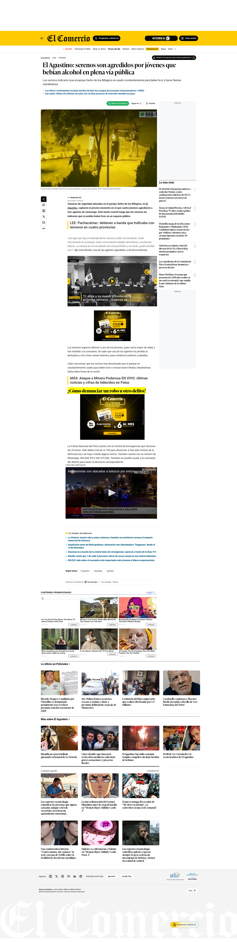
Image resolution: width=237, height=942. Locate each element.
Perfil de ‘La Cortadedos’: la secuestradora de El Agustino (178, 755)
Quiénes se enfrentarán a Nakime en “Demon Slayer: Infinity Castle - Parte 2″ (99, 852)
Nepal (163, 49)
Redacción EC (76, 198)
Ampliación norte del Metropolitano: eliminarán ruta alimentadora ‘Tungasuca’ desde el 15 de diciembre (111, 546)
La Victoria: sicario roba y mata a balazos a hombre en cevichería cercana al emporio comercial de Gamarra (110, 539)
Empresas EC (152, 49)
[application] (111, 493)
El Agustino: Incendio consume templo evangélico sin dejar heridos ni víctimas (140, 757)
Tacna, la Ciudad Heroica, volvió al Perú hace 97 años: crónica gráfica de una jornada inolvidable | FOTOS (175, 212)
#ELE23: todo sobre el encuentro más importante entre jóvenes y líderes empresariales (111, 560)
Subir (190, 890)
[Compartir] (43, 199)
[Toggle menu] (41, 38)
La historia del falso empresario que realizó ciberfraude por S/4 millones (138, 701)
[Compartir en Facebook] (43, 211)
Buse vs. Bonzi (99, 49)
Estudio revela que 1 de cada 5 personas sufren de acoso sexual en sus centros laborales (112, 556)
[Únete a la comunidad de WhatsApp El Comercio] (118, 103)
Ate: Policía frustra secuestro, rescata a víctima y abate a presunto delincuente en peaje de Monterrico (99, 703)
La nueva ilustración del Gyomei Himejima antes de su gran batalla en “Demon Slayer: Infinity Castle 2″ (99, 806)
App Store (111, 876)
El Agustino (85, 571)
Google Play (127, 876)
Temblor (125, 49)
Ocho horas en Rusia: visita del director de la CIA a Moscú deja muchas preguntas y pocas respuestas (173, 250)
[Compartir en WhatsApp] (43, 205)
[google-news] (80, 876)
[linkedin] (74, 876)
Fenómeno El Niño (83, 49)
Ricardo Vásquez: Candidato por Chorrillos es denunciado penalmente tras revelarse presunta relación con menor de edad (57, 704)
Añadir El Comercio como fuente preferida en (173, 58)
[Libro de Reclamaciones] (192, 876)
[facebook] (50, 876)
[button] (111, 492)
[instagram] (62, 876)
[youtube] (68, 876)
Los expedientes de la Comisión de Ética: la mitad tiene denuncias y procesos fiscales (175, 264)
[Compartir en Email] (43, 223)
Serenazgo (98, 571)
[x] (56, 876)
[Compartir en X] (43, 217)
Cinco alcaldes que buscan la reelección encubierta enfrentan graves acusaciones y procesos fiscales (98, 758)
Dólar (170, 49)
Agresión (110, 571)
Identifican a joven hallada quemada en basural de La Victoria (59, 755)
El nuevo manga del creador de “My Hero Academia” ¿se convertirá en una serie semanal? (139, 804)
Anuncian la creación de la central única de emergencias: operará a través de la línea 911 (112, 552)
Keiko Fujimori (137, 49)
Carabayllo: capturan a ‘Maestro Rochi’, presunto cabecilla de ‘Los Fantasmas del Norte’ (180, 701)
